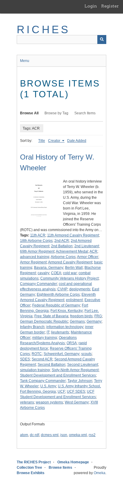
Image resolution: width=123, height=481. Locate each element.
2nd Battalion (62, 246)
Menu (24, 61)
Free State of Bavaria (51, 316)
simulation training (35, 370)
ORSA (72, 343)
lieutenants (60, 332)
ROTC (37, 354)
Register (110, 6)
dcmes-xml (50, 435)
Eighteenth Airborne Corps (58, 294)
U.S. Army (48, 386)
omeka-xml (78, 435)
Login (90, 6)
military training (44, 338)
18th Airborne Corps (36, 241)
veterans (27, 402)
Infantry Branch (32, 327)
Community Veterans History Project (69, 278)
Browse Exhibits (30, 473)
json (63, 435)
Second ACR (42, 359)
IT (48, 332)
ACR (93, 251)
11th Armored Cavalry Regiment (73, 235)
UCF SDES (76, 391)
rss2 (92, 435)
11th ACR (37, 235)
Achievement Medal (72, 251)
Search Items (85, 113)
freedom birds (81, 316)
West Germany (77, 402)
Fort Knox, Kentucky (66, 311)
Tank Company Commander (43, 381)
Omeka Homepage (73, 462)
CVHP (62, 289)
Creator (54, 141)
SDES (25, 359)
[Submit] (101, 39)
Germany (94, 321)
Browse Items (60, 467)
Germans (77, 321)
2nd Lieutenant (86, 246)
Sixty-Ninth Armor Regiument (75, 370)
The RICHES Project (34, 462)
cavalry (43, 273)
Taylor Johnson (79, 381)
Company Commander (38, 284)
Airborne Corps (63, 257)
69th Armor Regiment (37, 251)
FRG (98, 316)
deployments (79, 289)
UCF (61, 391)
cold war (70, 273)
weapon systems (49, 402)
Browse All (29, 113)
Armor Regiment (33, 262)
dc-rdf (34, 435)
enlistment (74, 300)
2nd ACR (61, 241)
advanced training (34, 257)
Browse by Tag (56, 113)
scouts (86, 354)
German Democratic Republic (44, 321)
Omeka (99, 473)
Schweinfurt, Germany (61, 354)
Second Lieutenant (82, 364)
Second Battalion (51, 364)
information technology (64, 327)
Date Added (76, 141)
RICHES (43, 29)
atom (24, 435)
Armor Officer (87, 257)
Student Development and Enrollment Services (58, 375)
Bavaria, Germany (48, 267)
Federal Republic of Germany (56, 305)
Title (41, 141)
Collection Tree (29, 467)
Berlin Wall (74, 267)
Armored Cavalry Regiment (70, 262)
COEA (56, 273)
